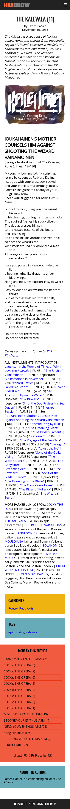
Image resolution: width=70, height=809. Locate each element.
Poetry (13, 608)
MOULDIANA (14, 541)
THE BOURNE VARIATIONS (43, 525)
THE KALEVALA (15, 521)
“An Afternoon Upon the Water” (28, 393)
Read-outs (26, 608)
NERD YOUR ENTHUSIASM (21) (25, 727)
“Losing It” (57, 444)
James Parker (43, 755)
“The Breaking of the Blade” (24, 481)
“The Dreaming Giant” (43, 428)
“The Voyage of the (40, 440)
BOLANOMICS (52, 545)
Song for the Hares (17, 733)
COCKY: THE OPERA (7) (19, 671)
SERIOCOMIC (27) (16, 745)
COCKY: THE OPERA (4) (19, 690)
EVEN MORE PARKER (33, 574)
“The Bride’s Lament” (47, 432)
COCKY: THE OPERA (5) (19, 684)
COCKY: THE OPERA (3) (19, 696)
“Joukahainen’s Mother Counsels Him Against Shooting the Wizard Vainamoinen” (35, 418)
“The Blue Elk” (29, 399)
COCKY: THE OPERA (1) (19, 708)
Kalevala (31, 632)
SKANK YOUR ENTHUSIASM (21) (26, 659)
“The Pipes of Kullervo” (35, 489)
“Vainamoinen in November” (24, 379)
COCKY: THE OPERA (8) (19, 665)
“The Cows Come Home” (37, 485)
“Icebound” (37, 436)
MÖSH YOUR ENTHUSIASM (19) (26, 714)
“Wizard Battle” (22, 383)
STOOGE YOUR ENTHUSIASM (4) (26, 720)
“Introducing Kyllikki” (46, 424)
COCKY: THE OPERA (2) (19, 702)
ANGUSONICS (27, 533)
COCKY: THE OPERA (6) (19, 677)
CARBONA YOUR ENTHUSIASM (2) (27, 739)
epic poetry (16, 632)
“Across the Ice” (48, 448)
